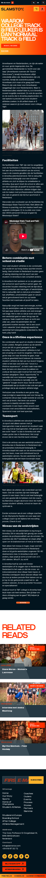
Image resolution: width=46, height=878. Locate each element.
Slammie (28, 811)
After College (9, 821)
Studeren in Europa (12, 815)
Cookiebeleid (19, 876)
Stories (27, 805)
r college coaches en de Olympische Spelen (21, 514)
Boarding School (10, 818)
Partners (28, 808)
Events (27, 799)
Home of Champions (8, 803)
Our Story (7, 796)
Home (5, 793)
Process (28, 802)
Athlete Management (13, 824)
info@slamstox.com (11, 846)
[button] (10, 46)
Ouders (27, 796)
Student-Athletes (11, 807)
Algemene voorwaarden (35, 876)
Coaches (28, 793)
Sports (6, 799)
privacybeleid (7, 876)
